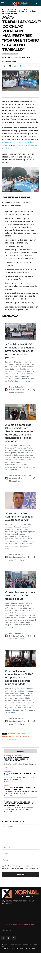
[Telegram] (20, 66)
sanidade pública (22, 736)
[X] (10, 66)
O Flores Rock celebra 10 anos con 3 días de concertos (20, 788)
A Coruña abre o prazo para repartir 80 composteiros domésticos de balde (16, 759)
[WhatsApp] (15, 66)
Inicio (4, 10)
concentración (8, 736)
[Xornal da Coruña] (20, 3)
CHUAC (23, 733)
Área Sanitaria (14, 733)
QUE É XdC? (6, 948)
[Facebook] (4, 66)
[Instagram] (8, 938)
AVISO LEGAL (15, 948)
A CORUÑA (12, 10)
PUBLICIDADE (24, 948)
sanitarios (6, 739)
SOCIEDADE (14, 54)
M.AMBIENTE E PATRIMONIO (14, 755)
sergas (15, 739)
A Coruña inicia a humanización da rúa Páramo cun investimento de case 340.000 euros (19, 803)
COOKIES (32, 948)
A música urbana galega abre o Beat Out (20, 774)
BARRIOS (7, 786)
